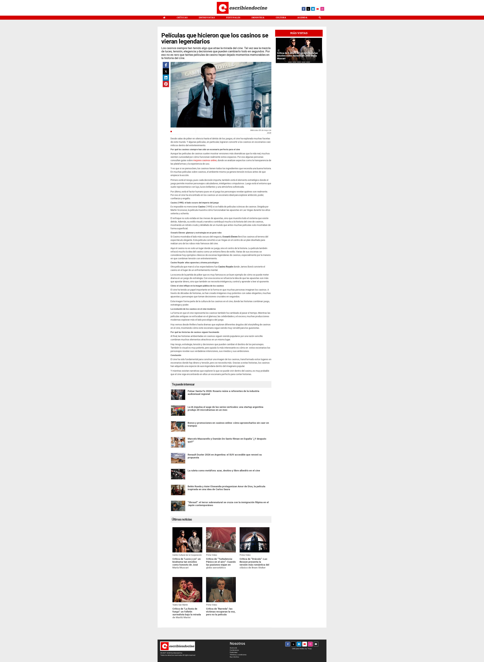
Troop (310, 649)
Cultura (281, 17)
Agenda (302, 17)
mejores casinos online (205, 160)
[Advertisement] (299, 102)
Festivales (233, 17)
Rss (231, 657)
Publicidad (233, 652)
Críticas (182, 17)
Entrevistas (207, 17)
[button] (278, 50)
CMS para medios (298, 649)
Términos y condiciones (238, 655)
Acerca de (233, 648)
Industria (258, 17)
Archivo (236, 657)
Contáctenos (234, 650)
